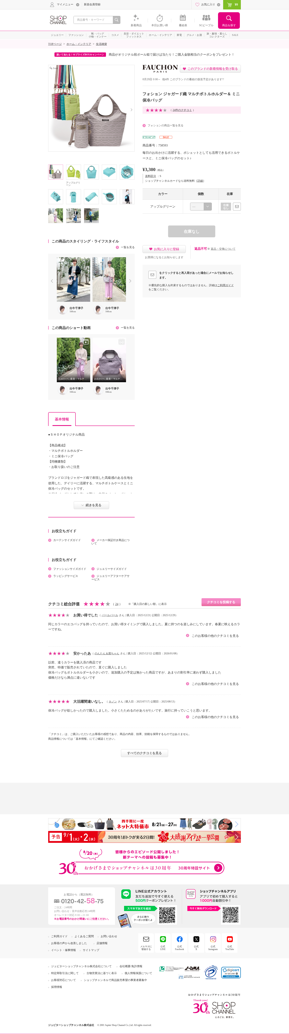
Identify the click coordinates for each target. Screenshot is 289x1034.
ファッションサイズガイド (69, 568)
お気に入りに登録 (166, 249)
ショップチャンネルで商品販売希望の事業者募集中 (115, 980)
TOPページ (55, 44)
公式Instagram (213, 948)
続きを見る (93, 505)
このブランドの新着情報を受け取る (213, 68)
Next (131, 281)
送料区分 (150, 176)
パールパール (110, 615)
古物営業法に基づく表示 (102, 973)
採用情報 (56, 987)
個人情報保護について (138, 973)
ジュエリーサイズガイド (112, 568)
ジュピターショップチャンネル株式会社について (81, 966)
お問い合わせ (109, 936)
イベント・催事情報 (63, 950)
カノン (113, 701)
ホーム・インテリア (78, 44)
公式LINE (163, 948)
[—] (201, 207)
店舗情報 (102, 943)
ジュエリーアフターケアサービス (110, 578)
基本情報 (62, 419)
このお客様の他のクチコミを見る (215, 635)
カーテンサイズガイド (67, 540)
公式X (196, 948)
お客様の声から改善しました (69, 943)
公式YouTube (229, 948)
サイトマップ (91, 950)
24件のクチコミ (182, 110)
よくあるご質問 (84, 936)
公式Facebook (179, 948)
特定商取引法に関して (65, 973)
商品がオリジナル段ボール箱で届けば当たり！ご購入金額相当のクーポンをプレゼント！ (172, 54)
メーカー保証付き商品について (110, 542)
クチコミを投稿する (221, 602)
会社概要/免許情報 (131, 966)
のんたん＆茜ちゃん (107, 653)
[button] (231, 972)
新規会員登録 (92, 4)
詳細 (200, 180)
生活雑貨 (101, 44)
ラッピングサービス (65, 576)
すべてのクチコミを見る (144, 753)
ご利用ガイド (225, 285)
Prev (52, 281)
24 (116, 604)
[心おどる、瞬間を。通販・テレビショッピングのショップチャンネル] (58, 20)
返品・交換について (223, 248)
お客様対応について (63, 980)
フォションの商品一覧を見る (165, 125)
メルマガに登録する (146, 948)
